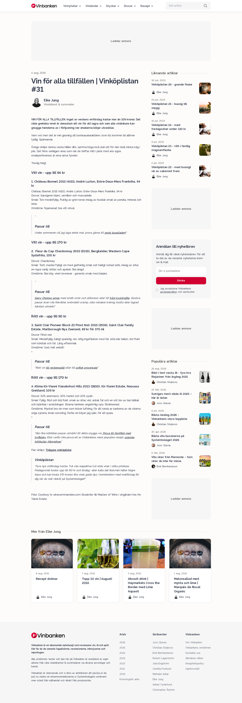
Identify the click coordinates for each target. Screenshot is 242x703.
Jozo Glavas (160, 642)
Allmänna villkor (194, 658)
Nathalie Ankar (161, 674)
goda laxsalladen (115, 232)
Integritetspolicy (195, 663)
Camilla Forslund (162, 668)
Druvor (128, 6)
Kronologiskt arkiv (130, 679)
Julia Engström (161, 663)
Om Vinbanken (194, 642)
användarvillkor (168, 292)
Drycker (111, 6)
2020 (122, 674)
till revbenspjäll (55, 367)
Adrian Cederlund (162, 684)
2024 (122, 653)
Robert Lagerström (163, 658)
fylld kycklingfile (119, 298)
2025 (122, 647)
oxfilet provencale (86, 367)
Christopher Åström (164, 690)
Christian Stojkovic (163, 647)
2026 (122, 642)
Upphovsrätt (193, 668)
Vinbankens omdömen (198, 647)
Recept (145, 6)
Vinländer (92, 6)
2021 (122, 668)
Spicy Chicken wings (47, 298)
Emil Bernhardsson (163, 653)
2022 (122, 663)
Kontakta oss (193, 653)
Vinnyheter (70, 6)
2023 (122, 658)
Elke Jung (158, 679)
